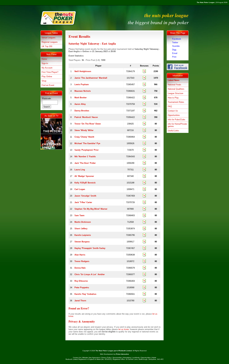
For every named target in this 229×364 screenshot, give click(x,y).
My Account (47, 68)
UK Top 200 (47, 46)
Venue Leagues (48, 37)
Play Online (47, 76)
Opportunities (174, 115)
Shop (44, 81)
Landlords (135, 357)
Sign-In (45, 63)
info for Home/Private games (177, 125)
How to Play (173, 98)
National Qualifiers (176, 89)
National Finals (174, 84)
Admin (154, 357)
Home (44, 59)
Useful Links (173, 130)
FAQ (170, 106)
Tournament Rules (176, 102)
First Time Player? (50, 72)
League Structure (175, 93)
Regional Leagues (50, 42)
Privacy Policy (106, 357)
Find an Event (48, 85)
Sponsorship (117, 357)
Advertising (127, 357)
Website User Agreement (91, 357)
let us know (123, 329)
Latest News (173, 80)
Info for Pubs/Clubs (176, 119)
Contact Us (173, 111)
